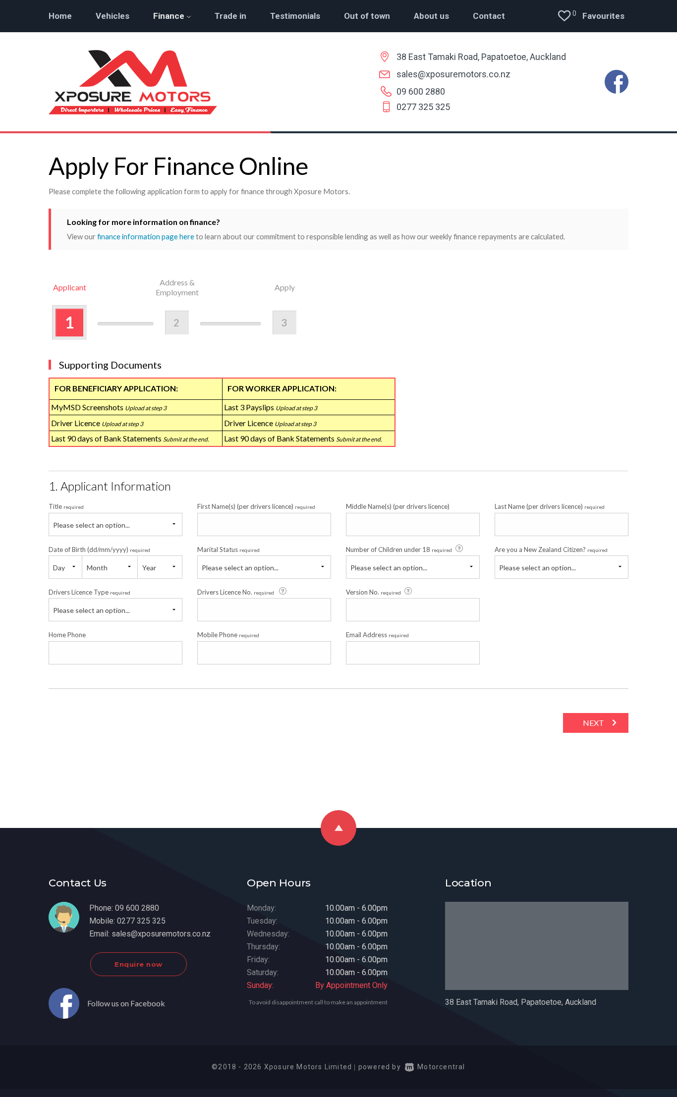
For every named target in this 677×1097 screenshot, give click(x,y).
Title (66, 506)
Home (60, 16)
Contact (489, 16)
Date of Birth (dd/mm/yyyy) (99, 549)
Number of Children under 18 (399, 549)
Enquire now (138, 964)
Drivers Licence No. (235, 592)
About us (431, 16)
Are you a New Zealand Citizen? (551, 549)
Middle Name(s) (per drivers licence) (398, 506)
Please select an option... (91, 525)
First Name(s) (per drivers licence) (256, 506)
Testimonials (295, 16)
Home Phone (67, 635)
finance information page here (145, 236)
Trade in (230, 16)
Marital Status (228, 549)
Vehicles (112, 16)
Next (593, 722)
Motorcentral (441, 1067)
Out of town (367, 16)
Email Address (377, 635)
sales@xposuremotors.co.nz (453, 74)
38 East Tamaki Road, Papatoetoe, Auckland (481, 57)
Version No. (373, 592)
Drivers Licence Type (89, 592)
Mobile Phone (228, 635)
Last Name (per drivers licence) (550, 506)
